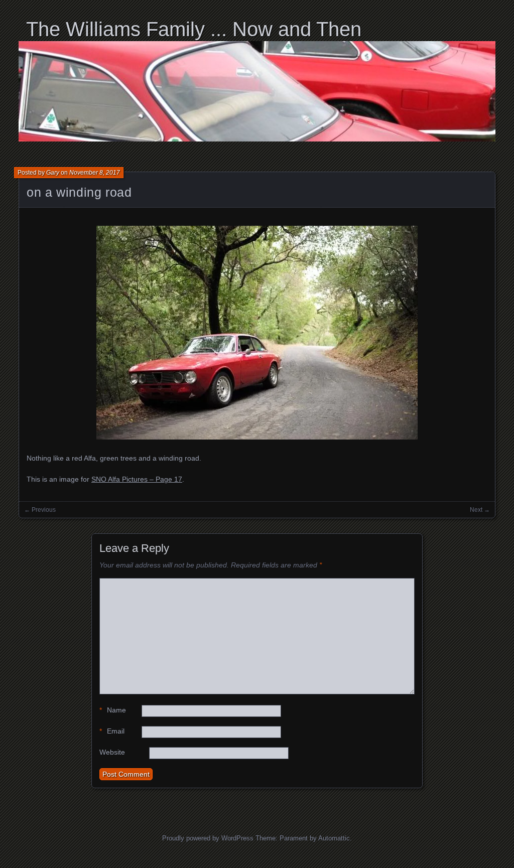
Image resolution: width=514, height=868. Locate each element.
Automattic (334, 838)
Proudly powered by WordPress (207, 838)
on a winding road (79, 192)
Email (111, 731)
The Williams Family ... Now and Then (193, 29)
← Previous (40, 509)
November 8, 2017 (94, 172)
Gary (52, 172)
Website (112, 752)
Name (112, 710)
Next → (480, 509)
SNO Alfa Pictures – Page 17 (136, 479)
